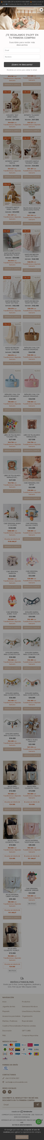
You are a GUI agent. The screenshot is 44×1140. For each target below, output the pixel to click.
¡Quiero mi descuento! (22, 64)
